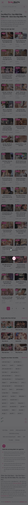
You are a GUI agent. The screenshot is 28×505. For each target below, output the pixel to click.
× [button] (14, 258)
